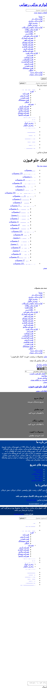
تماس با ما (38, 476)
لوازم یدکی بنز (37, 19)
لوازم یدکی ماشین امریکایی (32, 27)
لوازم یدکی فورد (32, 53)
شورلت (31, 104)
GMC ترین (29, 34)
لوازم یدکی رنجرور (35, 21)
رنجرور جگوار (33, 25)
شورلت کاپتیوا (28, 44)
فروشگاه (39, 472)
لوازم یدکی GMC (31, 29)
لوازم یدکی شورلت (31, 36)
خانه (45, 357)
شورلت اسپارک (27, 38)
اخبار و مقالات (37, 474)
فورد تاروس (28, 64)
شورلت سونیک (27, 42)
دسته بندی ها (42, 166)
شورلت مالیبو (28, 51)
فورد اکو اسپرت (27, 62)
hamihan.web (19, 514)
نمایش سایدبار (41, 365)
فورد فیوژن (29, 66)
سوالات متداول (36, 480)
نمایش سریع (42, 378)
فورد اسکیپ (28, 57)
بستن (45, 268)
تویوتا (40, 17)
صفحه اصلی (37, 470)
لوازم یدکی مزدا (36, 72)
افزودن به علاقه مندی (38, 380)
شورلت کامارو (27, 47)
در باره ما (38, 478)
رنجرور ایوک (33, 23)
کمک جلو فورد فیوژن (37, 386)
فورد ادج (30, 55)
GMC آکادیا (29, 32)
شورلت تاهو (28, 40)
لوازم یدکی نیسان (35, 74)
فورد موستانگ (28, 68)
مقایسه (44, 376)
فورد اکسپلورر (27, 59)
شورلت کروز (28, 49)
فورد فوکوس (28, 342)
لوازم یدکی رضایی (33, 4)
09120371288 (31, 152)
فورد (32, 91)
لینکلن (31, 70)
